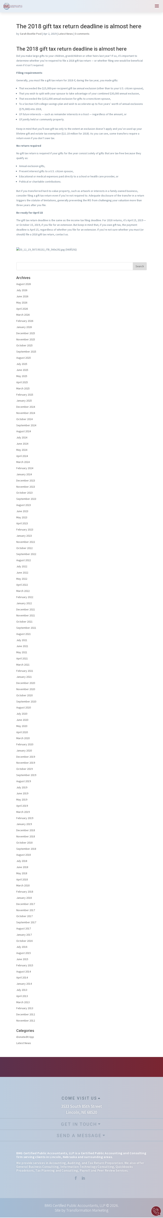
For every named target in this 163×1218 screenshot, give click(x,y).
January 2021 (24, 677)
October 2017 (24, 916)
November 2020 (25, 689)
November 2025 (25, 339)
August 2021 (23, 634)
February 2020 (24, 744)
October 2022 (24, 548)
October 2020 (24, 695)
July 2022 (21, 566)
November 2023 (25, 486)
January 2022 (24, 603)
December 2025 (25, 333)
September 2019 (26, 775)
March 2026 (23, 314)
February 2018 (24, 891)
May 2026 (21, 302)
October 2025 (24, 345)
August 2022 (23, 560)
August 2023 (23, 505)
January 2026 (24, 327)
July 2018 (21, 861)
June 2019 (22, 793)
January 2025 (24, 400)
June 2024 (22, 443)
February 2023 (24, 529)
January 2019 (24, 824)
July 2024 (21, 437)
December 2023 (25, 480)
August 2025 (23, 358)
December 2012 (25, 1014)
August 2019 (23, 781)
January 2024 (24, 474)
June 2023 (22, 511)
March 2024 (23, 462)
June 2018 (22, 867)
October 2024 (24, 419)
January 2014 (24, 983)
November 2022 (25, 542)
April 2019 (22, 805)
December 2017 (25, 904)
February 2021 (24, 671)
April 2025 (22, 382)
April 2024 (22, 456)
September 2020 (26, 701)
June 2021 (22, 646)
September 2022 (26, 554)
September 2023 (26, 499)
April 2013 (22, 996)
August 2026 (23, 284)
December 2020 (25, 683)
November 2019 (25, 762)
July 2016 (21, 947)
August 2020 (23, 707)
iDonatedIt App (25, 1037)
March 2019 (23, 812)
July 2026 (21, 290)
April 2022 (22, 584)
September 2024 (26, 425)
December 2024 (25, 407)
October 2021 (24, 621)
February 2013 (24, 1008)
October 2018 (24, 842)
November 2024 (25, 413)
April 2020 (22, 732)
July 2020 (21, 713)
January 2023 (24, 535)
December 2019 (25, 756)
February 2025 (24, 394)
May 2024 (21, 450)
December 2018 (25, 830)
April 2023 (22, 523)
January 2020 (24, 750)
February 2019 (24, 818)
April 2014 (22, 977)
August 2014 (23, 971)
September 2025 (26, 351)
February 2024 (24, 468)
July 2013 (21, 990)
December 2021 (25, 609)
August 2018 (23, 855)
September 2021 (26, 628)
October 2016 (24, 941)
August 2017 (23, 928)
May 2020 (21, 726)
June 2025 (22, 370)
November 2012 (25, 1020)
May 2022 (21, 579)
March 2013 (23, 1002)
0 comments (82, 33)
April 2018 (22, 879)
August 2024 (23, 431)
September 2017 (26, 922)
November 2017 (25, 910)
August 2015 (23, 953)
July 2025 (21, 364)
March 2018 (23, 885)
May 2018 (21, 873)
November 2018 (25, 836)
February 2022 (24, 597)
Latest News (65, 33)
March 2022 (23, 591)
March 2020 (23, 738)
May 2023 (21, 517)
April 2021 (22, 658)
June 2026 (22, 296)
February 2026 (24, 321)
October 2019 (24, 769)
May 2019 (21, 799)
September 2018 (26, 849)
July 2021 (21, 640)
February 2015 (24, 965)
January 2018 (24, 898)
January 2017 (24, 934)
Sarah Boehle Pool (31, 33)
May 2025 (21, 376)
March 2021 (23, 664)
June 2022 (22, 572)
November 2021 (25, 615)
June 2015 (22, 959)
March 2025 (23, 388)
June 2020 (22, 720)
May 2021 (21, 652)
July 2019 (21, 787)
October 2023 (24, 492)
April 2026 (22, 308)
